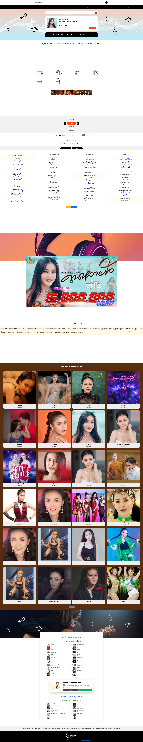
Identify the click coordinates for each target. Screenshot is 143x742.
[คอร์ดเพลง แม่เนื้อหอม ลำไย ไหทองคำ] (54, 426)
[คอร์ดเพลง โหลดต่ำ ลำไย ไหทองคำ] (19, 387)
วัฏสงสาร (79, 703)
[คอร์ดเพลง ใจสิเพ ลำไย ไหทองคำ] (19, 544)
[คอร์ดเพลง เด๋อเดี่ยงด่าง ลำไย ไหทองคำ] (123, 544)
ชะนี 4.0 (20, 601)
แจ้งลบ (83, 740)
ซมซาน (52, 670)
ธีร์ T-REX (52, 675)
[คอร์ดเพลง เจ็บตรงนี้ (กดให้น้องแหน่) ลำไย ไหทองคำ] (123, 505)
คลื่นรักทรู (89, 601)
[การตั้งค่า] (106, 2)
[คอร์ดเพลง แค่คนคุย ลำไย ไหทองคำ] (88, 544)
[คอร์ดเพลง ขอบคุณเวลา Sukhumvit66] (75, 717)
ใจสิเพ (19, 562)
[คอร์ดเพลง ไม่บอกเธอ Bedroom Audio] (75, 661)
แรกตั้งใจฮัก (53, 716)
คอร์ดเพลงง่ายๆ (17, 7)
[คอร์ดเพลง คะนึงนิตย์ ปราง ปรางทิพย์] (49, 704)
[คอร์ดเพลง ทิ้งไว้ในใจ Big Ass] (75, 671)
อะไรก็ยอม (53, 660)
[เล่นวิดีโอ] (71, 281)
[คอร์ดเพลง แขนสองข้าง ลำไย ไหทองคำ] (88, 466)
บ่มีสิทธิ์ (52, 673)
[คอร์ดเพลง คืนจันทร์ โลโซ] (49, 645)
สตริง (49, 7)
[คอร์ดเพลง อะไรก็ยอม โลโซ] (49, 661)
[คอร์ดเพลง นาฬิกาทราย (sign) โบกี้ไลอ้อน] (75, 645)
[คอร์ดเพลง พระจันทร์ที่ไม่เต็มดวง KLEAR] (49, 707)
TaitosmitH (79, 705)
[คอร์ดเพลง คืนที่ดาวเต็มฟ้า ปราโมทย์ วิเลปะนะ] (49, 652)
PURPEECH (53, 665)
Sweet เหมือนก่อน (80, 710)
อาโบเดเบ (123, 405)
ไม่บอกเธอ (79, 660)
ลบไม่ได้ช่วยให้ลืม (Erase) (55, 667)
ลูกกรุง (129, 7)
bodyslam (79, 655)
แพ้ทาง (78, 667)
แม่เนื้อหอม (54, 444)
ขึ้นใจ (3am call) (54, 710)
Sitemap (88, 740)
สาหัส (78, 673)
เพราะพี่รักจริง (79, 657)
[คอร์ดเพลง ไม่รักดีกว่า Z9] (49, 658)
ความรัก (78, 654)
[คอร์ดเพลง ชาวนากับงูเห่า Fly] (75, 652)
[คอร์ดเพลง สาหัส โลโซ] (75, 674)
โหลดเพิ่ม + (71, 607)
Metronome (65, 143)
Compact (79, 143)
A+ (86, 135)
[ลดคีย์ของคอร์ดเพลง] (65, 123)
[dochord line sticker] (71, 686)
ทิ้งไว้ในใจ (79, 670)
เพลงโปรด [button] (74, 207)
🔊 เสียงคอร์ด (71, 140)
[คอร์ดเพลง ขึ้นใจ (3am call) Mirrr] (49, 711)
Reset (71, 129)
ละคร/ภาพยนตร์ (100, 7)
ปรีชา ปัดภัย (53, 718)
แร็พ (55, 7)
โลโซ (52, 646)
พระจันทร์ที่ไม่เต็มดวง (54, 707)
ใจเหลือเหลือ (79, 647)
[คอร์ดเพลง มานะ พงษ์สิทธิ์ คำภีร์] (75, 665)
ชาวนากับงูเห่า (79, 651)
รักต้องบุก (54, 405)
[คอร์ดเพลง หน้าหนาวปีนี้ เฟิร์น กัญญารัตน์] (75, 707)
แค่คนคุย (89, 562)
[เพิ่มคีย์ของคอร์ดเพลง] (78, 123)
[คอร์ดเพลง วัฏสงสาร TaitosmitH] (75, 704)
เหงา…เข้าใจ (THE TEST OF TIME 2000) (58, 713)
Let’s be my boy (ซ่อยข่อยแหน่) (123, 444)
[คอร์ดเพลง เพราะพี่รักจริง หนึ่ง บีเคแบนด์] (75, 658)
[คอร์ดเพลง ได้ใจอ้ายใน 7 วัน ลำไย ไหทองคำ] (54, 544)
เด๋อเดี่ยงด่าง (123, 562)
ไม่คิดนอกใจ (53, 647)
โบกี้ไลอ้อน (79, 646)
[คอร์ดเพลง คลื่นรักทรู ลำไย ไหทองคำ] (88, 583)
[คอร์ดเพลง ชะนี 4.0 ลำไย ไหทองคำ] (19, 583)
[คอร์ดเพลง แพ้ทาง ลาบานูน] (75, 668)
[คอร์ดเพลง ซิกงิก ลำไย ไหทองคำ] (19, 505)
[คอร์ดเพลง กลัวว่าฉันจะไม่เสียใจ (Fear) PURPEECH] (49, 665)
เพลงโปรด (93, 28)
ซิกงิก (20, 523)
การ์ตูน (69, 7)
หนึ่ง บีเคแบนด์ (79, 659)
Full (65, 148)
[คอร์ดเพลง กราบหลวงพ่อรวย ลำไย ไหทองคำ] (123, 466)
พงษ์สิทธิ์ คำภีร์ (79, 665)
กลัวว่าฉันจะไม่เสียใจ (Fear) (56, 664)
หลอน (88, 405)
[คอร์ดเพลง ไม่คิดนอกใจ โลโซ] (49, 648)
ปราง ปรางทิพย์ (53, 705)
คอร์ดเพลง (3, 7)
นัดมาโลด (89, 523)
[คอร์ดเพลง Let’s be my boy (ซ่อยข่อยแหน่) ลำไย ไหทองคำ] (123, 426)
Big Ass (78, 671)
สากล (62, 7)
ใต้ (93, 7)
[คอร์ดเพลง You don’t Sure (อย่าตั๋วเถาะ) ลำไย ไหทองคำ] (19, 466)
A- (80, 135)
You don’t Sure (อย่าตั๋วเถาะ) (19, 484)
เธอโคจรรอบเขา (80, 713)
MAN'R (78, 714)
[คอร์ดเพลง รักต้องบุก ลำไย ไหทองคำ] (54, 387)
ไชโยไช (54, 523)
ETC (78, 711)
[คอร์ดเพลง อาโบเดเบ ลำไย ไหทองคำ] (123, 387)
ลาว (123, 7)
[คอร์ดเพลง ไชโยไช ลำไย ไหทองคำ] (54, 505)
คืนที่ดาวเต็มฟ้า (53, 651)
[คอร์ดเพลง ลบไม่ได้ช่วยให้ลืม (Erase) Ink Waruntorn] (49, 668)
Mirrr (52, 711)
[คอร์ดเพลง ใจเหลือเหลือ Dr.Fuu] (75, 648)
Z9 (51, 659)
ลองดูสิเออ (19, 444)
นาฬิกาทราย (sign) (80, 644)
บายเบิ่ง (123, 601)
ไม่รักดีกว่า (53, 657)
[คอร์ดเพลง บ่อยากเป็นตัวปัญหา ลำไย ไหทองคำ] (54, 466)
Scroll (77, 148)
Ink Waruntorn (54, 668)
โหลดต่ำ (20, 405)
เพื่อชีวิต (77, 7)
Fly (77, 652)
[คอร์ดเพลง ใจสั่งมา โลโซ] (49, 655)
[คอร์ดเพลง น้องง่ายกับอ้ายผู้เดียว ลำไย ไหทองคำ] (54, 583)
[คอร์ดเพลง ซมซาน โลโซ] (49, 671)
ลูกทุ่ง (87, 7)
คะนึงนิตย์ (53, 703)
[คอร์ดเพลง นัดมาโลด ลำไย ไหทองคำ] (88, 505)
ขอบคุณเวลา (79, 716)
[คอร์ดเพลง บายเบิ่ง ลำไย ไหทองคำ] (123, 583)
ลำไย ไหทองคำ (67, 25)
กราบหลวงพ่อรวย (123, 484)
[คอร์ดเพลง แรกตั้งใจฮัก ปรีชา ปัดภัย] (49, 717)
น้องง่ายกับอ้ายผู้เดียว (54, 601)
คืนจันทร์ (52, 644)
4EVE (52, 714)
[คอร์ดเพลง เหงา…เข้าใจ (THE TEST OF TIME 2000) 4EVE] (49, 714)
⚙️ (75, 140)
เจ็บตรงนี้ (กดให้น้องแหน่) (123, 523)
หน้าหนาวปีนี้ (79, 707)
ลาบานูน (78, 668)
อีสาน (137, 7)
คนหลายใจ (88, 444)
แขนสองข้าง (88, 484)
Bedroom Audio (80, 662)
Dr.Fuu (78, 649)
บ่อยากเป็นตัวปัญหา (54, 484)
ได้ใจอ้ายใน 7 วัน (54, 562)
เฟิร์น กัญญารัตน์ (80, 708)
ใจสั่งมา (52, 654)
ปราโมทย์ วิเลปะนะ (54, 652)
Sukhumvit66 (79, 718)
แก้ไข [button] (69, 207)
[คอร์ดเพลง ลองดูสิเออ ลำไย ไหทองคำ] (19, 426)
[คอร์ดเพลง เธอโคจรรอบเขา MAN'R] (75, 714)
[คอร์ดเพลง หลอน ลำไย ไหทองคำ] (88, 387)
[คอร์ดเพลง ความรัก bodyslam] (75, 655)
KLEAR (52, 708)
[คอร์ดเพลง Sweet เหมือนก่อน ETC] (75, 711)
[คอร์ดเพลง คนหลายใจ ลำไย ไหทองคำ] (88, 426)
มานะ (78, 664)
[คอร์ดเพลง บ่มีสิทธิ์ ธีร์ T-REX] (49, 674)
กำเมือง (115, 7)
